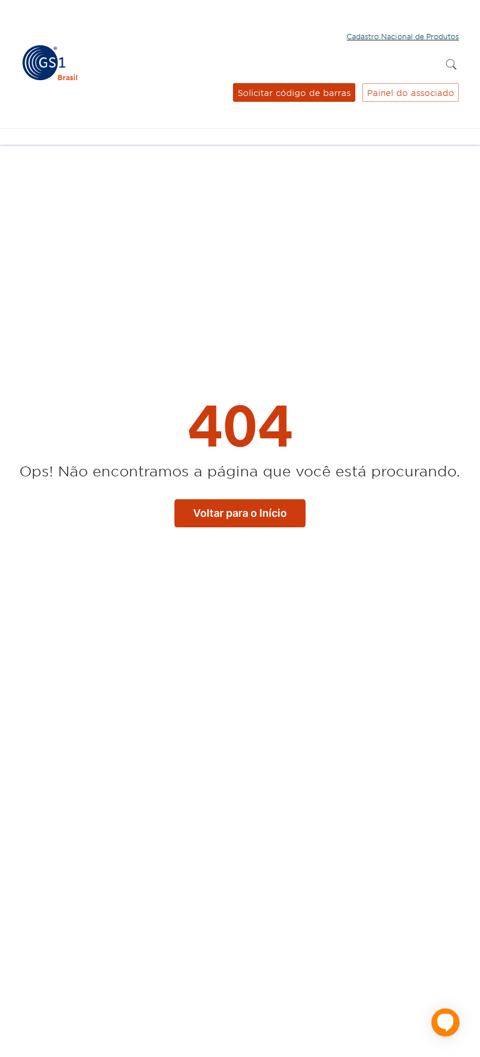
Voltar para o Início (240, 513)
